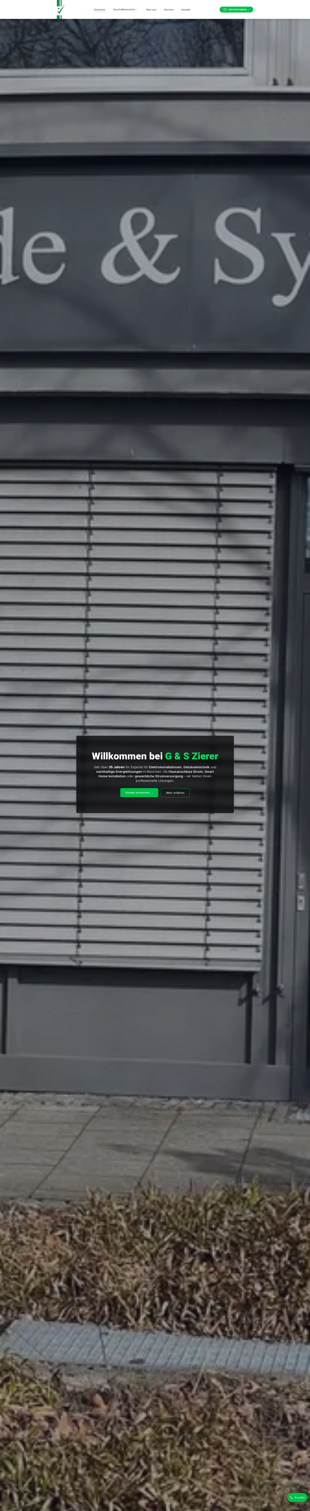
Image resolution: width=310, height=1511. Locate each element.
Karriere (169, 9)
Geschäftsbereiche (124, 9)
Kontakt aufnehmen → (139, 792)
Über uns (151, 9)
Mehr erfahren (175, 792)
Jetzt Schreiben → (238, 9)
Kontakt (185, 9)
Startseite (99, 9)
